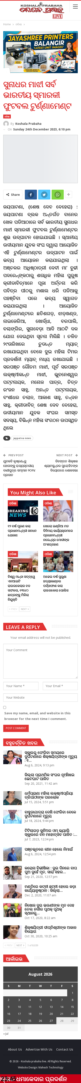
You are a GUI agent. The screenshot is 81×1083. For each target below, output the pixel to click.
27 (51, 1021)
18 (29, 1014)
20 (51, 1014)
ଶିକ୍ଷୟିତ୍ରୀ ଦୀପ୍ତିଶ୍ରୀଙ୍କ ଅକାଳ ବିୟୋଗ (50, 929)
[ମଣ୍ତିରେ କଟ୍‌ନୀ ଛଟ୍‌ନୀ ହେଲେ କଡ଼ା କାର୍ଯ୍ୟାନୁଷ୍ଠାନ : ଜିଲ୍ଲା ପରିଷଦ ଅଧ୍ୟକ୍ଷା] (12, 891)
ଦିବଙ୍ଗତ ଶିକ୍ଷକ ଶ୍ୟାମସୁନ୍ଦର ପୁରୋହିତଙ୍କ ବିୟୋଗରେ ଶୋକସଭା (61, 465)
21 (61, 1014)
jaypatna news (22, 438)
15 (72, 1007)
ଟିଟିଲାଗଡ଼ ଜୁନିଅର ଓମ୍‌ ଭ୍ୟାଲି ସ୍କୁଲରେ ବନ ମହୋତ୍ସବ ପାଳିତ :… (51, 832)
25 (29, 1021)
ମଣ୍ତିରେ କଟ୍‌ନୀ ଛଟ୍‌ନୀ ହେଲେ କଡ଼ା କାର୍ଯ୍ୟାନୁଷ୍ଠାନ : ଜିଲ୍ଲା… (50, 888)
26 (40, 1021)
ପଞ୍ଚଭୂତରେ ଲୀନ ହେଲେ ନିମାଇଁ (49, 849)
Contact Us (64, 1049)
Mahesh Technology (50, 1067)
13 (51, 1007)
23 (8, 1021)
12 (40, 1007)
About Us (15, 1049)
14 (61, 1007)
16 (8, 1014)
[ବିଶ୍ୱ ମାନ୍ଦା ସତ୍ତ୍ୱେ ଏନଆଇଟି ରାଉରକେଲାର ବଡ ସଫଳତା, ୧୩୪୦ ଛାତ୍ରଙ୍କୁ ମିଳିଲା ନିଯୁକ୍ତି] (23, 561)
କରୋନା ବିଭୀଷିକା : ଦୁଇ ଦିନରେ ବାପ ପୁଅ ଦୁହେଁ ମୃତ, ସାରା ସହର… (51, 869)
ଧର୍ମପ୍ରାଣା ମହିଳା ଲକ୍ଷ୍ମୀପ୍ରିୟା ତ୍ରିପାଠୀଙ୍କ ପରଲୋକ (49, 795)
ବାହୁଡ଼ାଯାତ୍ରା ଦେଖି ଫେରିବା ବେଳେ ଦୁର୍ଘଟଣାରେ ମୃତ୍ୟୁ (50, 813)
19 (40, 1014)
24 (19, 1021)
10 (19, 1007)
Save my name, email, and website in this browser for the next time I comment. (37, 716)
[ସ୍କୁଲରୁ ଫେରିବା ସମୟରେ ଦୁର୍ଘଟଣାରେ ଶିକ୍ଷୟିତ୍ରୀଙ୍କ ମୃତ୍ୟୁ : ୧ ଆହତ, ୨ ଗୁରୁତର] (12, 757)
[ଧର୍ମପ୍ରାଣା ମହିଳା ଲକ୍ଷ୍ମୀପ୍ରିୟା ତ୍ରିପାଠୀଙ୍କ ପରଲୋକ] (12, 798)
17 (19, 1014)
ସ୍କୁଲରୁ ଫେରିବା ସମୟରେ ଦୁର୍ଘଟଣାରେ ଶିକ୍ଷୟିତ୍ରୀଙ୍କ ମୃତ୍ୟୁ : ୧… (51, 756)
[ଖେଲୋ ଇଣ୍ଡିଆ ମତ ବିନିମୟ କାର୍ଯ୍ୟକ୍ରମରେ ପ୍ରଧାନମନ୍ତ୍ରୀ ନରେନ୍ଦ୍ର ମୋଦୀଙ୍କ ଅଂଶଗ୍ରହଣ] (58, 511)
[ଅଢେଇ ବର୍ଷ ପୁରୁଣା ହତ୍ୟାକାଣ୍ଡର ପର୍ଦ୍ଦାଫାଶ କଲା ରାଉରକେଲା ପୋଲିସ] (58, 561)
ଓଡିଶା (7, 116)
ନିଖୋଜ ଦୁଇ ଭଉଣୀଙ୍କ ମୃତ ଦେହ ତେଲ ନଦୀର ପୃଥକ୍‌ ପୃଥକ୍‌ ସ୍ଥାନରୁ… (49, 909)
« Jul (5, 1034)
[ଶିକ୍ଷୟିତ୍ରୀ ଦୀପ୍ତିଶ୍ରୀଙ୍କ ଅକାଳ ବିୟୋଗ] (12, 932)
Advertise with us (39, 1049)
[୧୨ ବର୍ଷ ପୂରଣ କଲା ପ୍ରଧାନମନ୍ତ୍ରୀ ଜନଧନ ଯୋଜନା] (23, 511)
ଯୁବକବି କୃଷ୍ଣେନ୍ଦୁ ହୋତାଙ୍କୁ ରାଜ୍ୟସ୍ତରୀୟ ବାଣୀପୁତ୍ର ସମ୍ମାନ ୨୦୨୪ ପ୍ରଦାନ (19, 468)
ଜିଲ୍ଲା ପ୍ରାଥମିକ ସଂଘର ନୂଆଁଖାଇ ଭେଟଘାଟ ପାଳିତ (50, 776)
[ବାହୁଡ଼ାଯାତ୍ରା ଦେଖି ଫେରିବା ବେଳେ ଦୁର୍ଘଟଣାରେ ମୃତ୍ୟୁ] (12, 817)
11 (29, 1007)
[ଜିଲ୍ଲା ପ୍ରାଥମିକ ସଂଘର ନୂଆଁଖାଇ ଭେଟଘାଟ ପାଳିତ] (12, 780)
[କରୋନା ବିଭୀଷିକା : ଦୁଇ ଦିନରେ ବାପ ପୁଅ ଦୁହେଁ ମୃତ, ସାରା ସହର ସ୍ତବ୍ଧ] (12, 873)
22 (72, 1014)
